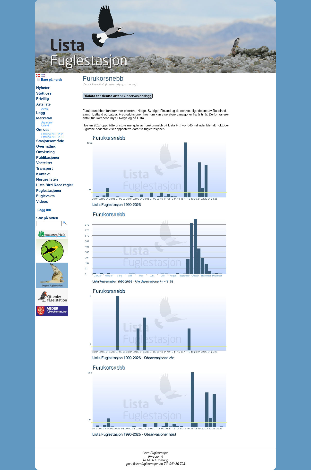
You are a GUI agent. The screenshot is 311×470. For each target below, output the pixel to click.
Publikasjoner (48, 158)
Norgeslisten (47, 179)
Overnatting (46, 146)
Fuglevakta (45, 196)
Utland (45, 125)
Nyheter (43, 88)
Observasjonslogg (118, 96)
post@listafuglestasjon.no (144, 464)
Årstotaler (47, 122)
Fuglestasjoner (48, 191)
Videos (42, 202)
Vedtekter (44, 163)
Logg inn (44, 210)
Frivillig (42, 99)
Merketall (44, 118)
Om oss (42, 130)
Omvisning (45, 152)
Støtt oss (44, 93)
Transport (44, 168)
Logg (40, 113)
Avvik (44, 108)
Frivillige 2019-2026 (52, 134)
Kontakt (43, 174)
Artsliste (43, 104)
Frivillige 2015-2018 (52, 136)
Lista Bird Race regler (54, 185)
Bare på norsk (51, 79)
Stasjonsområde (50, 141)
